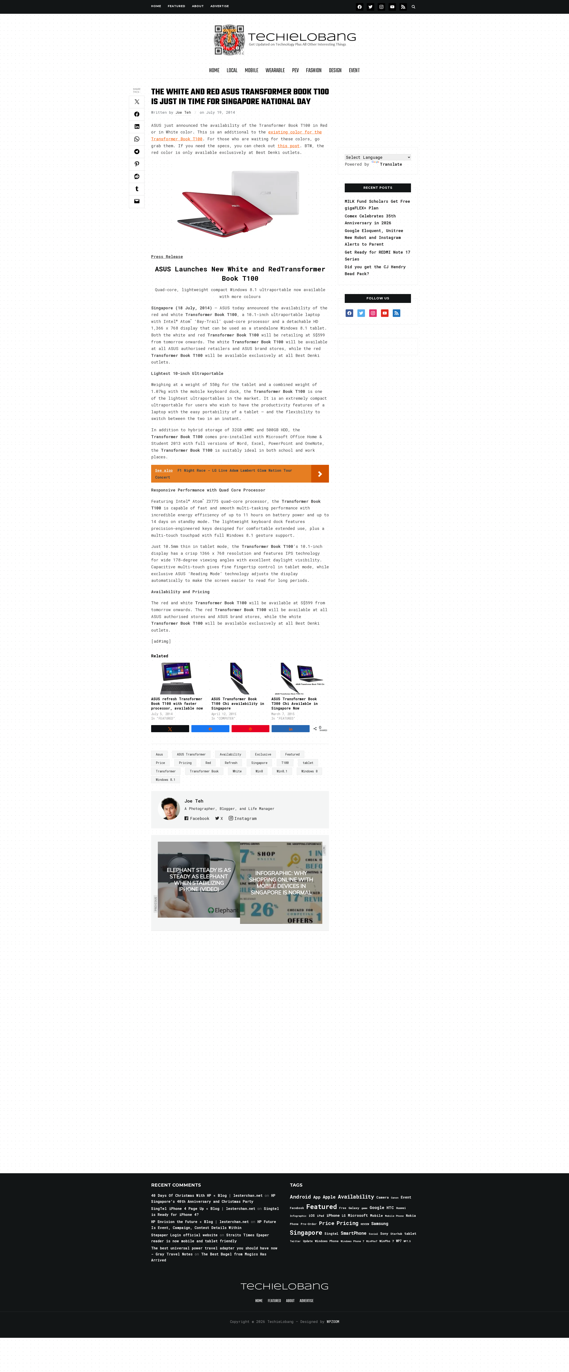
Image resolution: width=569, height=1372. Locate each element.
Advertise (219, 6)
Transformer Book (204, 771)
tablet (308, 763)
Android (300, 1196)
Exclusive (263, 754)
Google (377, 1207)
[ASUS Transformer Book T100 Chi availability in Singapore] (239, 678)
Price (160, 763)
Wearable (275, 70)
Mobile (251, 70)
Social (373, 1233)
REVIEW (365, 1224)
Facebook (199, 818)
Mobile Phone (394, 1215)
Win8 (259, 771)
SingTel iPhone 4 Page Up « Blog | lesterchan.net (203, 1208)
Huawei (401, 1208)
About (198, 6)
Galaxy (354, 1208)
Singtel (332, 1233)
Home (156, 6)
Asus (159, 754)
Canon (395, 1197)
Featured (292, 754)
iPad (320, 1216)
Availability (230, 754)
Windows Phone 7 (352, 1241)
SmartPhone (354, 1233)
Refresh (231, 763)
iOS (312, 1215)
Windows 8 (309, 771)
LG (344, 1215)
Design (335, 70)
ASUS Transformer (191, 754)
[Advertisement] (378, 113)
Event (354, 70)
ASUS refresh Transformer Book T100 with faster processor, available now (177, 703)
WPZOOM (333, 1321)
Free (342, 1208)
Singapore (259, 763)
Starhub (396, 1233)
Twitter (295, 1241)
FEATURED (176, 6)
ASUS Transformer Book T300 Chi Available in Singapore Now (294, 703)
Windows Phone (327, 1241)
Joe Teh (183, 112)
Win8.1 (282, 771)
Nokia (411, 1215)
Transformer (166, 771)
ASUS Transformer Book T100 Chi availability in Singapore (237, 703)
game (364, 1208)
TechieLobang (284, 1287)
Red (208, 763)
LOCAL (232, 70)
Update (308, 1241)
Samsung (379, 1223)
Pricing (185, 763)
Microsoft (358, 1215)
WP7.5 (407, 1241)
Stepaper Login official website (184, 1235)
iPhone (333, 1215)
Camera (382, 1197)
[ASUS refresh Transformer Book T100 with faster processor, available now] (179, 678)
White (237, 771)
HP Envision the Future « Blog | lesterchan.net (200, 1221)
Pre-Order (309, 1224)
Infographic (298, 1215)
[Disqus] (240, 993)
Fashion (314, 70)
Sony (384, 1233)
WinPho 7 (386, 1241)
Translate (391, 164)
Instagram (245, 818)
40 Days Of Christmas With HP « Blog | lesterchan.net (206, 1195)
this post (289, 145)
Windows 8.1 (165, 779)
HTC (390, 1207)
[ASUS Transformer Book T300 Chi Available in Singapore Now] (299, 678)
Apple (329, 1197)
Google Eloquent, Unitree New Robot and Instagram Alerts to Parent (374, 237)
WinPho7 (371, 1241)
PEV (295, 70)
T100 (285, 763)
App (317, 1197)
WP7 (398, 1241)
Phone (294, 1224)
